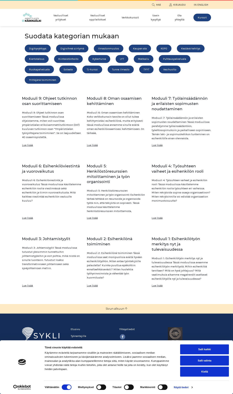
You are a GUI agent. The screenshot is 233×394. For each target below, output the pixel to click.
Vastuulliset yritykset (60, 17)
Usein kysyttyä (156, 17)
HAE (158, 4)
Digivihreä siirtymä (72, 48)
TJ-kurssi (92, 69)
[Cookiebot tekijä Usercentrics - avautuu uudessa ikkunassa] (22, 387)
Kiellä (204, 371)
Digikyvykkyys (37, 48)
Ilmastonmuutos (108, 48)
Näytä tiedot (181, 387)
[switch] (101, 387)
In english (201, 4)
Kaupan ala (140, 48)
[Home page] (31, 17)
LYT (122, 58)
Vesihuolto (169, 69)
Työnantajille (78, 336)
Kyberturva (99, 58)
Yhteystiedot (127, 329)
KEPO (164, 48)
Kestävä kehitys (190, 48)
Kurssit (202, 17)
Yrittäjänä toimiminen (42, 79)
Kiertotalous (36, 58)
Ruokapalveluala (39, 69)
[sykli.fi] (40, 334)
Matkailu (143, 58)
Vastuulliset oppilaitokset (97, 17)
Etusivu (75, 329)
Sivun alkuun (115, 308)
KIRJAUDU (179, 4)
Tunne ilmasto (120, 69)
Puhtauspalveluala (174, 58)
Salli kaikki (204, 349)
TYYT (146, 69)
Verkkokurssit (130, 17)
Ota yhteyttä (179, 17)
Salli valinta (204, 360)
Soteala (68, 69)
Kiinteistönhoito (68, 58)
